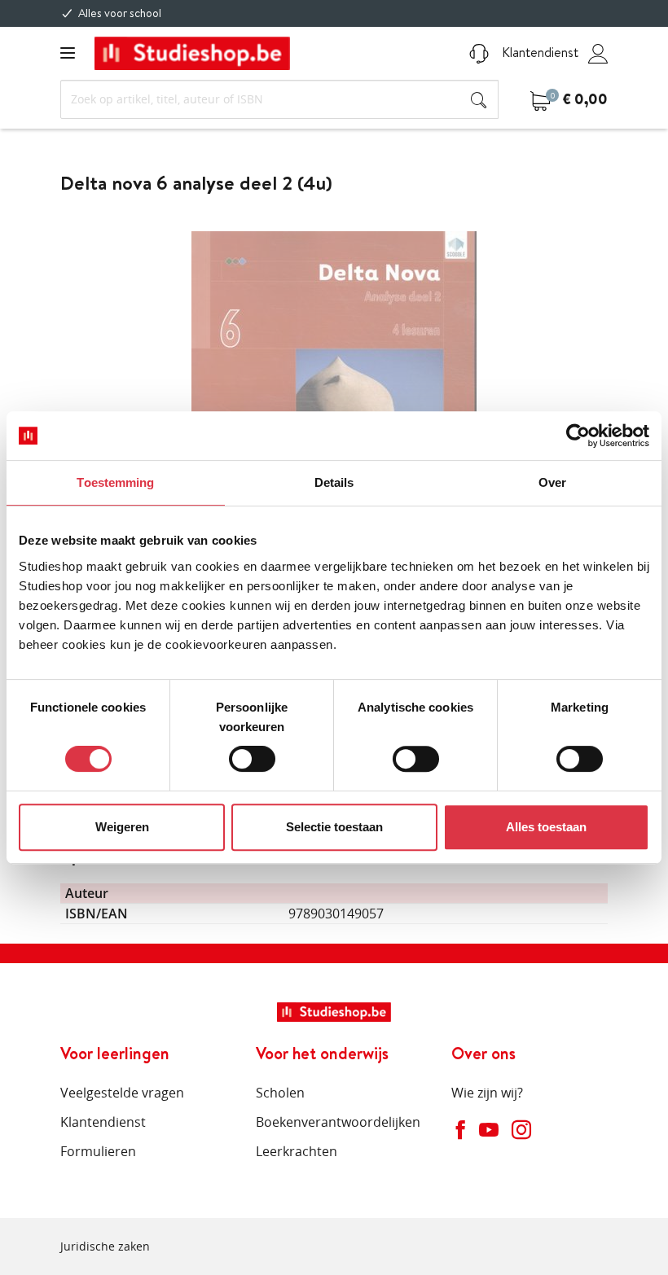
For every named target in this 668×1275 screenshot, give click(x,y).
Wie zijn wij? (487, 1093)
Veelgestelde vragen (122, 1093)
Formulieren (98, 1151)
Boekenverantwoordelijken (338, 1122)
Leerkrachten (296, 1151)
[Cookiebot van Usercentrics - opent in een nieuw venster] (578, 435)
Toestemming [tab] (115, 482)
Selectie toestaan (334, 827)
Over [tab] (552, 482)
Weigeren (122, 827)
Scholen (280, 1093)
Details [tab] (334, 482)
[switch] (252, 759)
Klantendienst (538, 52)
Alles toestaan (546, 827)
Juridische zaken (105, 1246)
